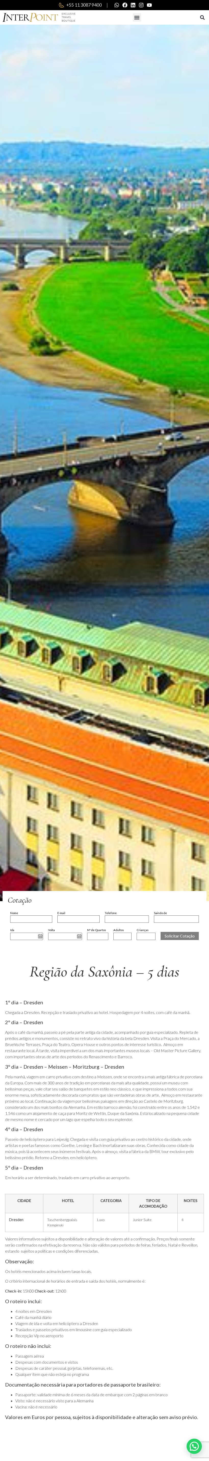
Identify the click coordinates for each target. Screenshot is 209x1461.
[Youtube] (149, 5)
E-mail (61, 913)
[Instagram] (141, 5)
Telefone (111, 913)
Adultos (118, 930)
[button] (137, 17)
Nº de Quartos (96, 930)
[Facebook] (125, 5)
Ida (12, 930)
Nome (14, 913)
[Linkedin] (133, 5)
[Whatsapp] (117, 5)
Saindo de (160, 913)
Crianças (143, 930)
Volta (51, 930)
